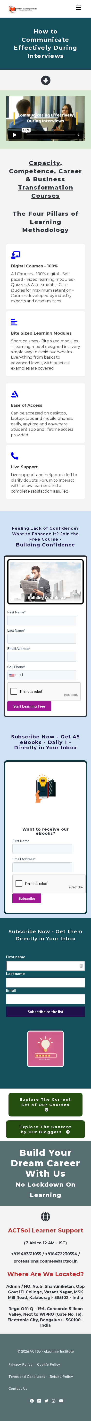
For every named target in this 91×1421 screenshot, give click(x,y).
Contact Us (17, 1388)
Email (11, 990)
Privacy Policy (20, 1364)
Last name (15, 973)
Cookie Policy (48, 1364)
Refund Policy (61, 1377)
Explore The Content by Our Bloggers (45, 1129)
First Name (16, 612)
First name (15, 956)
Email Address (18, 649)
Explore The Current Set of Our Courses (45, 1102)
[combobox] (13, 675)
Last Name (16, 630)
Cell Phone (16, 667)
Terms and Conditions (26, 1377)
